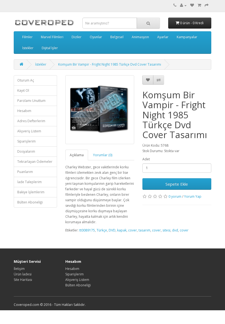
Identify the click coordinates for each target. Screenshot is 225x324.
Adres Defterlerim (31, 121)
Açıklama (77, 155)
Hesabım (24, 110)
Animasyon (140, 37)
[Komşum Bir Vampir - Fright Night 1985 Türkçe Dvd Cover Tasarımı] (99, 109)
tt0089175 (87, 230)
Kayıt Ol (23, 90)
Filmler (27, 37)
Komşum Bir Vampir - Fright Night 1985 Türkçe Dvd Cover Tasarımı (109, 64)
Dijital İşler (50, 48)
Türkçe (102, 230)
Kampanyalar (187, 37)
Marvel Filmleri (52, 37)
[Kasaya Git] (207, 5)
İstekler (27, 48)
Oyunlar (96, 37)
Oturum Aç (25, 80)
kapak (121, 230)
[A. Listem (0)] (192, 5)
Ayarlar (162, 37)
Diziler (76, 37)
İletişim (19, 268)
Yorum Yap (192, 196)
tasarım (144, 230)
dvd (175, 230)
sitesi (166, 230)
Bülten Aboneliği (30, 202)
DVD (112, 230)
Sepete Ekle (176, 184)
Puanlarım (25, 171)
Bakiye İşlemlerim (30, 192)
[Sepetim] (199, 5)
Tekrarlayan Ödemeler (34, 161)
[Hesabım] (183, 5)
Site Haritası (23, 279)
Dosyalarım (26, 151)
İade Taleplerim (29, 182)
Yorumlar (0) (102, 155)
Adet (146, 159)
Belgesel (116, 37)
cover (132, 230)
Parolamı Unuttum (31, 100)
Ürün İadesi (23, 274)
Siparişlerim (26, 141)
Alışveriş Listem (29, 131)
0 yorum (174, 196)
